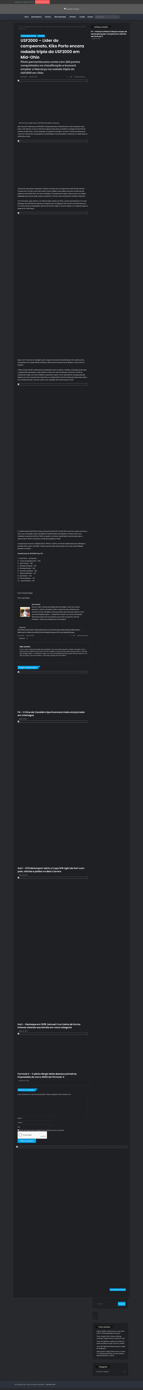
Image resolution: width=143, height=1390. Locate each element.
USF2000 (41, 36)
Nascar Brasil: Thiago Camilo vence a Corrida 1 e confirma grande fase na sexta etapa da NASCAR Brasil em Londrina (111, 1353)
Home (27, 17)
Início (20, 26)
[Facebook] (0, 1389)
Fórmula (48, 17)
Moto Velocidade (60, 17)
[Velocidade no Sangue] (71, 9)
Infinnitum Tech (50, 1384)
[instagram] (21, 625)
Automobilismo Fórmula (30, 26)
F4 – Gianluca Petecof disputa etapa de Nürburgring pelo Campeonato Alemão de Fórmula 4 (109, 34)
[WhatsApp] (3, 1389)
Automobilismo (36, 17)
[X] (2, 1389)
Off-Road (73, 17)
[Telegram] (4, 1389)
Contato (82, 17)
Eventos (90, 17)
